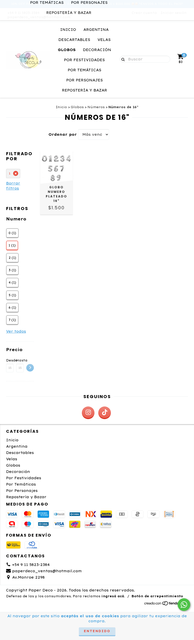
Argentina (96, 29)
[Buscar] (122, 59)
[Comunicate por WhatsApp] (184, 604)
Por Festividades (84, 60)
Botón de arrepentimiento (157, 596)
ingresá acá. (113, 596)
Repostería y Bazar (68, 12)
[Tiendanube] (166, 604)
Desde (10, 360)
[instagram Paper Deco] (88, 412)
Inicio (68, 29)
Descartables (74, 39)
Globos (67, 50)
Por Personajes (84, 80)
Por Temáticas (84, 70)
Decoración (97, 50)
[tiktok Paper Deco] (104, 412)
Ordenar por (62, 134)
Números (96, 107)
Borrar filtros (13, 186)
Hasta (20, 360)
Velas (104, 39)
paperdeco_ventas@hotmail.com (47, 571)
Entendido (97, 631)
